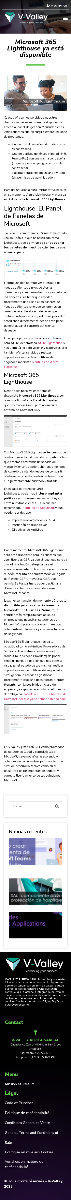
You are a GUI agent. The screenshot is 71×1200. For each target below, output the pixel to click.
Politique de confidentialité (27, 1112)
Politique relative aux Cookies (29, 1152)
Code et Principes (19, 1102)
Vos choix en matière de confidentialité (24, 1164)
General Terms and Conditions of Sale (31, 1137)
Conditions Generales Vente (27, 1122)
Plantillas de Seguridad (37, 508)
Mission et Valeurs (20, 1084)
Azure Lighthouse (50, 343)
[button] (65, 18)
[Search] (57, 806)
